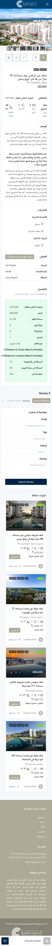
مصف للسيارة (34, 231)
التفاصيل (15, 556)
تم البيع (36, 69)
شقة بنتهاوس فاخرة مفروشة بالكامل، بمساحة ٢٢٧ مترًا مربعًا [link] (26, 684)
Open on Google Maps (21, 256)
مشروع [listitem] (41, 817)
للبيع (26, 505)
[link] (26, 516)
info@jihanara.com (37, 862)
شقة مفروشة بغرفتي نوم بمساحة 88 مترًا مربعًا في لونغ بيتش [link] (27, 537)
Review (43, 459)
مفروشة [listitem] (40, 836)
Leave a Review (41, 400)
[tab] (43, 57)
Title (45, 432)
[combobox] (11, 400)
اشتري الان (20, 505)
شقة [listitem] (42, 822)
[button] (23, 57)
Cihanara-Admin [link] (30, 566)
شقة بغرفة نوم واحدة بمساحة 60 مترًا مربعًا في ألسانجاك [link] (27, 758)
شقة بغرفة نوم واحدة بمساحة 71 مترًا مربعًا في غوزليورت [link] (27, 611)
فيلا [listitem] (42, 826)
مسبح (37, 224)
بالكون (37, 245)
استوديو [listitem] (41, 831)
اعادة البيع (43, 69)
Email (44, 419)
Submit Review (26, 481)
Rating (43, 446)
